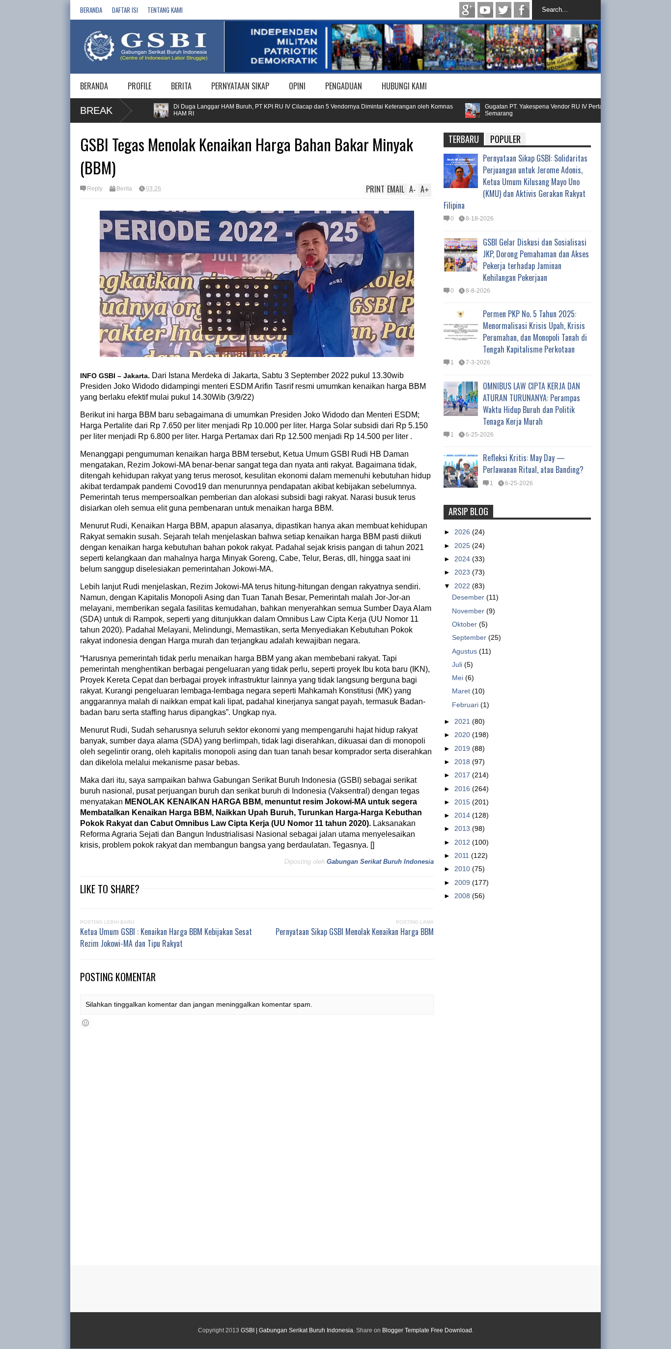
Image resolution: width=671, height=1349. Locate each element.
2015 (463, 802)
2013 (463, 828)
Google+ (467, 10)
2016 (463, 789)
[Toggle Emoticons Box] (85, 1023)
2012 (463, 842)
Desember (469, 597)
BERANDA (94, 86)
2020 (463, 735)
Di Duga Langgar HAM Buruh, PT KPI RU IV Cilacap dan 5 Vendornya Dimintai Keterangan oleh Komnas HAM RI (286, 110)
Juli (458, 664)
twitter (503, 10)
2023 (463, 572)
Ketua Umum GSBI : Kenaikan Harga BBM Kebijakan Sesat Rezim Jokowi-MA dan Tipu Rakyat (166, 937)
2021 (463, 721)
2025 (463, 546)
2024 (463, 559)
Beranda (91, 10)
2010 (463, 869)
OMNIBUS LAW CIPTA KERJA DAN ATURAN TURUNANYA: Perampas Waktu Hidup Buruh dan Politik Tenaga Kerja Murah (531, 403)
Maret (462, 691)
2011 (462, 855)
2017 (463, 775)
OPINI (297, 86)
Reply (95, 188)
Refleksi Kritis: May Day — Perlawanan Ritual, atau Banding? (533, 463)
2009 (463, 882)
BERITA (181, 86)
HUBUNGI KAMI (404, 86)
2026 (463, 532)
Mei (458, 678)
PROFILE (139, 86)
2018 (463, 762)
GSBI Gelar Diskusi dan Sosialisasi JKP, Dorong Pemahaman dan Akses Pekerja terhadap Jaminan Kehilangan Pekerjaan (536, 259)
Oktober (465, 624)
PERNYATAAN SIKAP (240, 86)
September (470, 637)
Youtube (485, 10)
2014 (463, 815)
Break (96, 110)
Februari (466, 705)
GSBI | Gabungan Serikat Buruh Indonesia (297, 1330)
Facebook (522, 10)
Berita (124, 188)
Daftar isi (125, 10)
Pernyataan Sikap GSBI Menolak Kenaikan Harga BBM (355, 931)
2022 (463, 586)
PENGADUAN (343, 86)
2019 (463, 748)
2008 (463, 896)
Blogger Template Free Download (427, 1330)
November (469, 611)
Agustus (465, 651)
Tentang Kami (165, 10)
